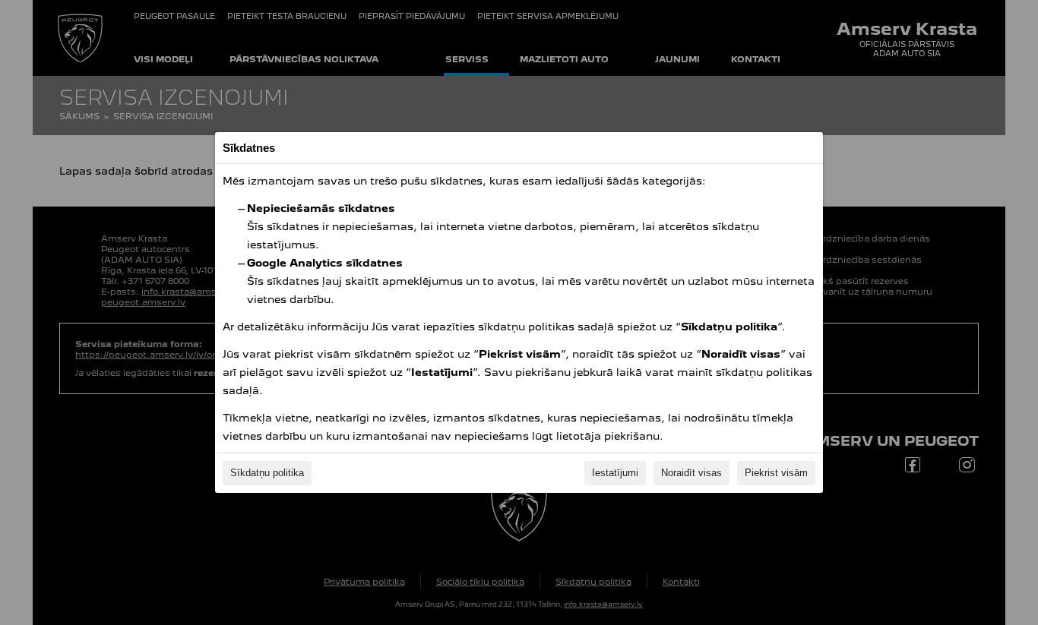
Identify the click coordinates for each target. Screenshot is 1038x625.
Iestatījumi (615, 472)
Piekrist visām (776, 472)
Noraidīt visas (691, 472)
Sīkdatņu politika (267, 472)
